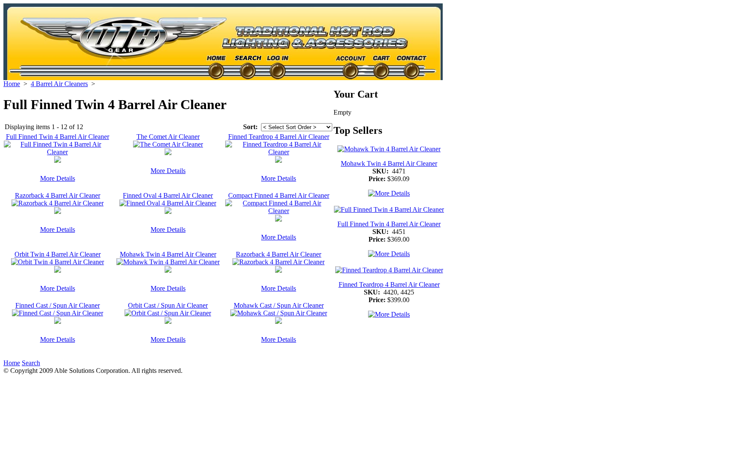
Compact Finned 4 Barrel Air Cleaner (278, 195)
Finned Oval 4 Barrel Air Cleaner (168, 195)
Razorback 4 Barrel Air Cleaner (57, 195)
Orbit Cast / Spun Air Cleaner (168, 305)
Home (11, 83)
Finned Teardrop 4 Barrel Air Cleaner (278, 136)
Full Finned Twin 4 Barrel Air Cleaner (57, 136)
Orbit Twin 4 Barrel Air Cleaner (58, 254)
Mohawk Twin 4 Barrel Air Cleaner (168, 254)
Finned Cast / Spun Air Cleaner (57, 305)
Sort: (250, 126)
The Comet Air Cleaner (168, 136)
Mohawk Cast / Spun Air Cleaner (279, 305)
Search (31, 362)
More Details (57, 178)
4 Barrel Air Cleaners (59, 83)
